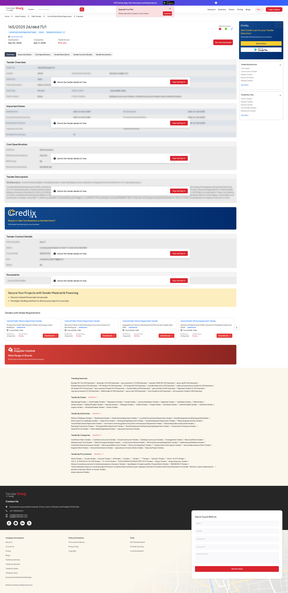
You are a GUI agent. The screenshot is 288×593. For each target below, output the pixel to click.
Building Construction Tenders (152, 440)
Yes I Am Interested (223, 42)
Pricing (240, 9)
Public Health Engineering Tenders (103, 429)
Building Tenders (247, 80)
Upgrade (167, 13)
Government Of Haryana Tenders (183, 426)
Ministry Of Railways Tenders (81, 418)
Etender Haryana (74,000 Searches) (84, 386)
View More (92, 397)
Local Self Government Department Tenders (155, 418)
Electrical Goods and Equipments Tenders (162, 442)
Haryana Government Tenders (129, 429)
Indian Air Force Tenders (79, 429)
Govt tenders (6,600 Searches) (159, 391)
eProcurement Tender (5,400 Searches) (187, 391)
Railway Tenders (247, 74)
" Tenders (135, 459)
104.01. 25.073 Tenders (175, 459)
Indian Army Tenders (107, 421)
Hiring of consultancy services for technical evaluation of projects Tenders (98, 464)
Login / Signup (274, 9)
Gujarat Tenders (77, 407)
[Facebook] (9, 523)
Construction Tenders (249, 71)
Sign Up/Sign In (178, 82)
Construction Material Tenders (134, 442)
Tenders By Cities (247, 95)
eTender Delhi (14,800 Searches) (138, 388)
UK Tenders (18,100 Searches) (82, 388)
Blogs (248, 9)
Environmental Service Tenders (102, 448)
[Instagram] (16, 523)
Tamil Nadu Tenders (184, 402)
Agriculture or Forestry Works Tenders (129, 448)
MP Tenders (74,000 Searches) (110, 386)
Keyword (211, 9)
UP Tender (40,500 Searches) (134, 386)
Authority (222, 9)
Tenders (31, 9)
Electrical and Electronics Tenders (114, 445)
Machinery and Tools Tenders (81, 442)
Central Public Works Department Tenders (86, 423)
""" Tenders (145, 459)
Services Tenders (104, 459)
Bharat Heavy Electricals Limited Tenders (179, 423)
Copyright (72, 551)
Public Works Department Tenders (124, 418)
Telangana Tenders (127, 405)
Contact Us (10, 546)
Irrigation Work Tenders (79, 448)
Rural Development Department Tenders (160, 421)
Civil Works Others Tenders (81, 440)
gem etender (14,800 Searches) (163, 388)
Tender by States (12, 568)
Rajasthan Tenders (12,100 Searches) (191, 388)
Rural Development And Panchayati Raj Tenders (191, 418)
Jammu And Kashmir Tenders (148, 402)
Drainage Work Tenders (174, 440)
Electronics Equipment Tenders (140, 445)
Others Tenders (246, 99)
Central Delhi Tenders (248, 108)
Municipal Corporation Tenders (82, 426)
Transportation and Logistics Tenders (167, 445)
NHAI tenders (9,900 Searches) (112, 391)
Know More (261, 43)
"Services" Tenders (158, 459)
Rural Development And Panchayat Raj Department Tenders (147, 426)
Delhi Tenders (36, 16)
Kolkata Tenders (247, 105)
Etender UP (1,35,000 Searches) (82, 383)
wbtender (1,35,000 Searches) (108, 383)
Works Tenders (76, 459)
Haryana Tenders (111, 405)
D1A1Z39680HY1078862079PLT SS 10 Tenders (135, 461)
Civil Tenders (245, 68)
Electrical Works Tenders (194, 440)
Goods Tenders (90, 459)
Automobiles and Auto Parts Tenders (197, 445)
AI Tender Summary (137, 546)
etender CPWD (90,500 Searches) (161, 383)
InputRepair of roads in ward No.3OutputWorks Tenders (148, 464)
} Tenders (126, 459)
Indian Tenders (20, 16)
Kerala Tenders (130, 402)
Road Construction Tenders (128, 440)
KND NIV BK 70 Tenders (179, 464)
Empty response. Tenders (178, 461)
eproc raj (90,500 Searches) (187, 383)
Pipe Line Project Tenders (154, 448)
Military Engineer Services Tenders (190, 421)
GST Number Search (137, 542)
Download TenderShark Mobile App (19, 577)
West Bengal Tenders (79, 402)
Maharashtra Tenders (115, 402)
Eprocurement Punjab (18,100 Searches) (109, 388)
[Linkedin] (22, 523)
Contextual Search (137, 551)
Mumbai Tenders (247, 102)
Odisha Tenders (141, 405)
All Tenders (117, 459)
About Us (9, 542)
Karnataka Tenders (170, 405)
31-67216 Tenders (109, 461)
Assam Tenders (112, 407)
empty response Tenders (80, 472)
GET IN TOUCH (237, 569)
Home (7, 16)
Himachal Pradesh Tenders (95, 407)
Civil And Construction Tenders (104, 440)
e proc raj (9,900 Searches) (136, 391)
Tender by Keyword (13, 564)
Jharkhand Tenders (206, 405)
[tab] (10, 54)
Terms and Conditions (77, 542)
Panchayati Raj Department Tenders (130, 421)
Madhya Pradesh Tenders (94, 405)
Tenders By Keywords (249, 64)
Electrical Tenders (247, 77)
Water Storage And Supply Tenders (107, 442)
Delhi (21, 37)
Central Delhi (15, 37)
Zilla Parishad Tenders (102, 418)
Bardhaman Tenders (248, 111)
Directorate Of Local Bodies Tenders (84, 421)
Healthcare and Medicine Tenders (192, 442)
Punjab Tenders (155, 405)
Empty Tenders (160, 461)
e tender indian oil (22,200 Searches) (161, 386)
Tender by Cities (11, 573)
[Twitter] (29, 523)
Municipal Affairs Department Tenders (110, 426)
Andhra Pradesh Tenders (188, 405)
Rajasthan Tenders (168, 402)
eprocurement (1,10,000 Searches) (134, 383)
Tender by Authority (13, 560)
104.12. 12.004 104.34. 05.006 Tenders (85, 461)
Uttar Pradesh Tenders (97, 402)
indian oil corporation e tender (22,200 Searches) (195, 386)
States (231, 9)
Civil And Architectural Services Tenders (85, 445)
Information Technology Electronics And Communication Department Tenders (133, 423)
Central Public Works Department (59, 16)
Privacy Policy (74, 546)
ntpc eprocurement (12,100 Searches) (85, 391)
